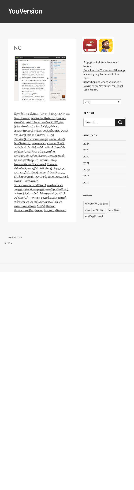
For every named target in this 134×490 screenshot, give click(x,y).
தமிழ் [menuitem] (88, 101)
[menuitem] (63, 114)
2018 (86, 182)
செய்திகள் (114, 209)
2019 (86, 176)
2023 (86, 150)
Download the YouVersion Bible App (104, 70)
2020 (86, 169)
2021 (86, 163)
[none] (102, 101)
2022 (86, 156)
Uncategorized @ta (96, 203)
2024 (86, 143)
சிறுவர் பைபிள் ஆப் (94, 209)
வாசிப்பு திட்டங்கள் (94, 216)
